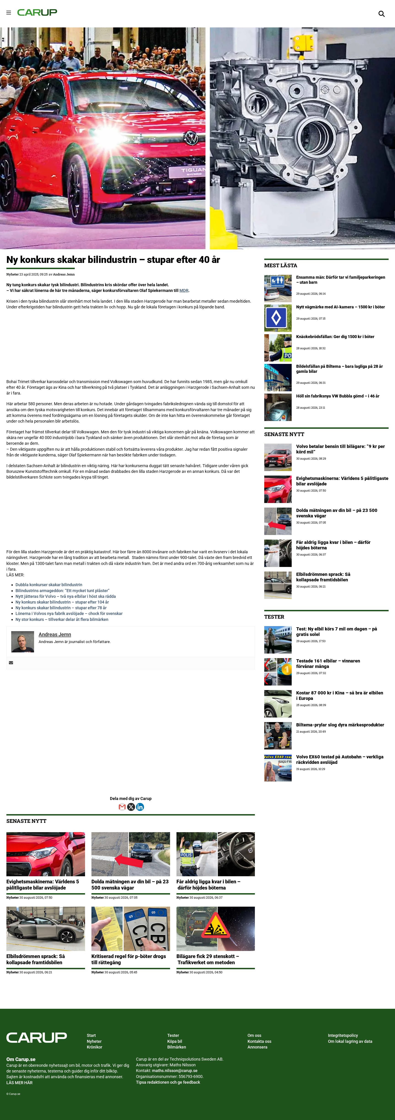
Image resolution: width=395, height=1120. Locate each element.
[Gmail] (122, 807)
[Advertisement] (130, 347)
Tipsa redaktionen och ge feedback (168, 1082)
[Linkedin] (140, 807)
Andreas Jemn (64, 274)
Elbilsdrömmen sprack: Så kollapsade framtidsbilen (35, 959)
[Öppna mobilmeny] (8, 12)
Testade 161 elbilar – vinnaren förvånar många (328, 663)
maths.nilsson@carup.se (175, 1070)
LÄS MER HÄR (19, 1082)
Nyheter (12, 274)
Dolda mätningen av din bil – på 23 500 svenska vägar (130, 885)
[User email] (11, 663)
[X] (131, 807)
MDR (183, 290)
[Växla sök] (382, 13)
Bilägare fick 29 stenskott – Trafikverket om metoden (207, 959)
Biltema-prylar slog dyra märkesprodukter (340, 725)
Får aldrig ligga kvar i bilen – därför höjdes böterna (208, 885)
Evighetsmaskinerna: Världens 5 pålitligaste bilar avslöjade (42, 885)
